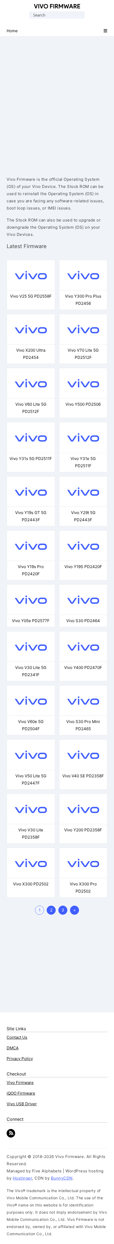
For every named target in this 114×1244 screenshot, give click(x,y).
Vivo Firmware (57, 6)
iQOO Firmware (21, 1093)
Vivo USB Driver (22, 1103)
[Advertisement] (57, 101)
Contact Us (17, 1037)
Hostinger (22, 1178)
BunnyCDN (62, 1178)
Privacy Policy (20, 1058)
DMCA (13, 1047)
